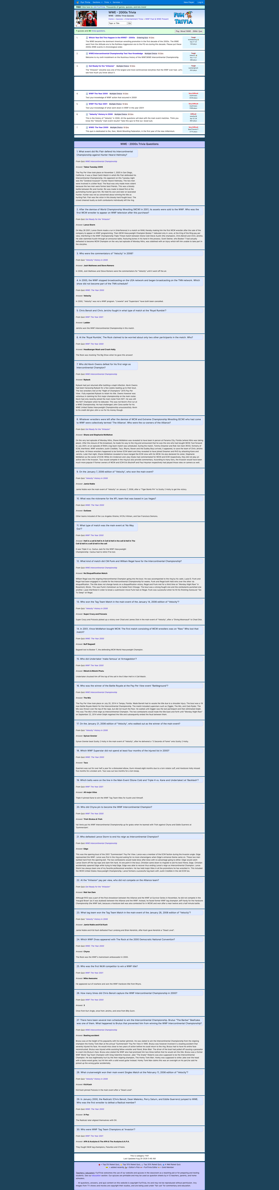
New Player (189, 2)
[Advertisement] (139, 83)
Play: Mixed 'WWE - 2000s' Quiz (189, 31)
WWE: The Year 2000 (94, 290)
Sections (97, 2)
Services (117, 2)
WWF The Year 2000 (94, 344)
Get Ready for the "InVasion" (97, 219)
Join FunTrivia (99, 7)
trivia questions (98, 31)
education (96, 1175)
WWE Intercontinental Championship (101, 161)
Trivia (106, 2)
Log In (200, 2)
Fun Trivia (85, 2)
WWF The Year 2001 (94, 317)
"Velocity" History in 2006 (96, 260)
